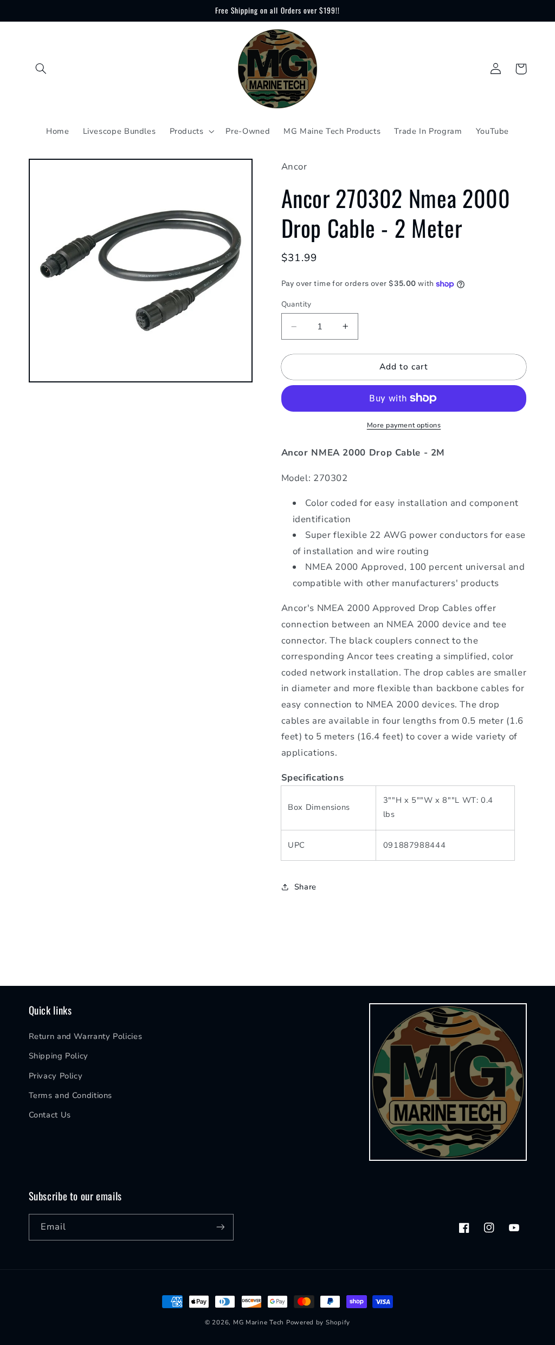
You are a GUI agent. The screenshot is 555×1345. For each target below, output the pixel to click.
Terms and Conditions (71, 1095)
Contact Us (50, 1114)
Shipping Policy (58, 1055)
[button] (41, 68)
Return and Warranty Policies (86, 1036)
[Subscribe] (220, 1227)
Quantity (296, 304)
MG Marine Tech (258, 1322)
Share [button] (305, 886)
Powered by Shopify (318, 1322)
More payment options (404, 425)
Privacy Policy (56, 1075)
